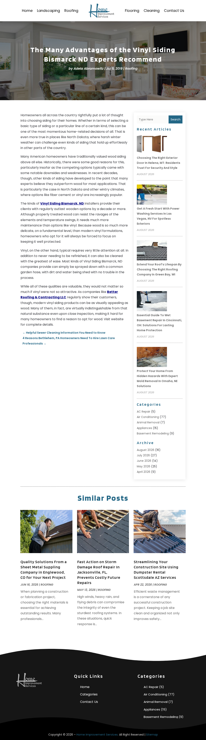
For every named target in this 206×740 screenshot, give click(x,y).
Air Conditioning (148, 417)
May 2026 (143, 466)
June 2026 (144, 461)
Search (175, 119)
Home (27, 10)
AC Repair (143, 412)
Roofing (71, 10)
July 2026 (143, 455)
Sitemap (152, 735)
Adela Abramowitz (89, 68)
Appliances (144, 428)
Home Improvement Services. (97, 735)
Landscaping (48, 10)
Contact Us (174, 10)
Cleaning (152, 10)
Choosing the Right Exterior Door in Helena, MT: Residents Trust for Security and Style (158, 163)
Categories (89, 694)
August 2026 (145, 450)
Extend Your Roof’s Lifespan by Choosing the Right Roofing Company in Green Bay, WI (159, 269)
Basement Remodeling (153, 433)
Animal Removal (148, 422)
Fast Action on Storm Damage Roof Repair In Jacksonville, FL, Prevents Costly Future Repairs (98, 572)
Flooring (132, 10)
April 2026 (143, 472)
